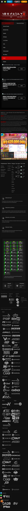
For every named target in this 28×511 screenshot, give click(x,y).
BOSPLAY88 (18, 176)
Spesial (4, 33)
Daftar (24, 1)
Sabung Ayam (21, 16)
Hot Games (13, 166)
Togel (5, 15)
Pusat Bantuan (3, 172)
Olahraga (8, 15)
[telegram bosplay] (1, 493)
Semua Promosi (7, 23)
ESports (4, 61)
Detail (22, 68)
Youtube (23, 177)
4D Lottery (5, 54)
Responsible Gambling (3, 170)
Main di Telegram (9, 2)
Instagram (23, 173)
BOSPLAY (2, 115)
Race (3, 15)
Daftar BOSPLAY (3, 121)
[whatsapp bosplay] (1, 495)
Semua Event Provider (20, 23)
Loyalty (9, 168)
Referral (9, 170)
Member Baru (5, 29)
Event (4, 58)
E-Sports (18, 16)
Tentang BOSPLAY (2, 166)
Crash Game (11, 16)
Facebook (23, 170)
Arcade (13, 15)
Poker (16, 15)
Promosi (24, 15)
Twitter (24, 166)
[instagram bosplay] (1, 497)
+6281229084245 (18, 167)
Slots (4, 44)
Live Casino (5, 40)
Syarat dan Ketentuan (3, 175)
